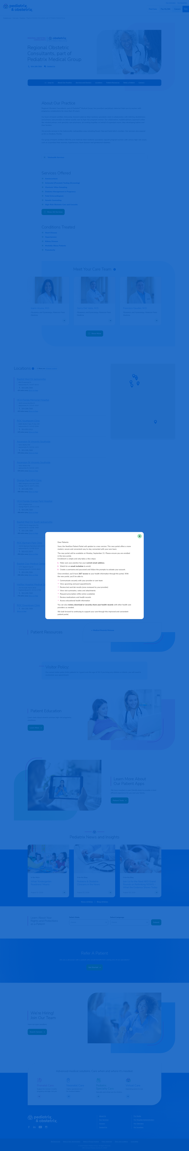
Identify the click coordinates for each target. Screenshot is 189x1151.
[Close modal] (139, 536)
